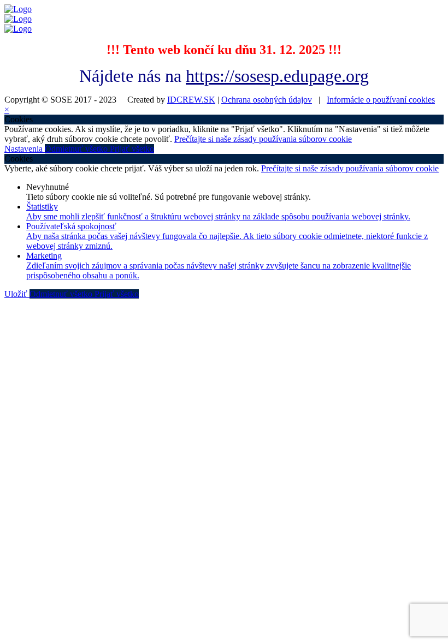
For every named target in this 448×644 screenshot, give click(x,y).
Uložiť (17, 294)
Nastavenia (24, 148)
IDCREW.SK (191, 99)
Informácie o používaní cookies (381, 99)
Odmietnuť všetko (77, 148)
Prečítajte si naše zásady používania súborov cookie (263, 139)
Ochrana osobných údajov (266, 99)
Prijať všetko (132, 148)
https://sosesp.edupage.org (277, 76)
